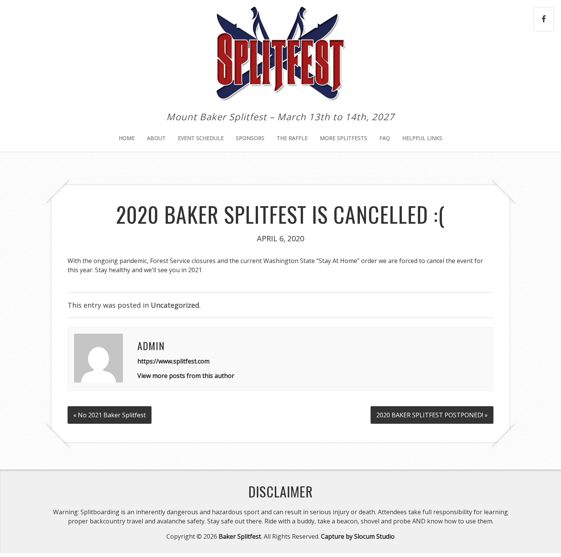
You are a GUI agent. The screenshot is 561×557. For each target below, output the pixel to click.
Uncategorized (175, 305)
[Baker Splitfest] (280, 94)
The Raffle (292, 138)
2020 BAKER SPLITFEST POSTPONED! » (432, 415)
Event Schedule (201, 138)
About (156, 138)
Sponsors (250, 138)
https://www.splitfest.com (173, 361)
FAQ (384, 138)
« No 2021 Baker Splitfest (109, 415)
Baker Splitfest (240, 536)
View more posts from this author (185, 375)
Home (127, 138)
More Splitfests (343, 138)
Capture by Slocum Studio (358, 536)
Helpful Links (422, 138)
